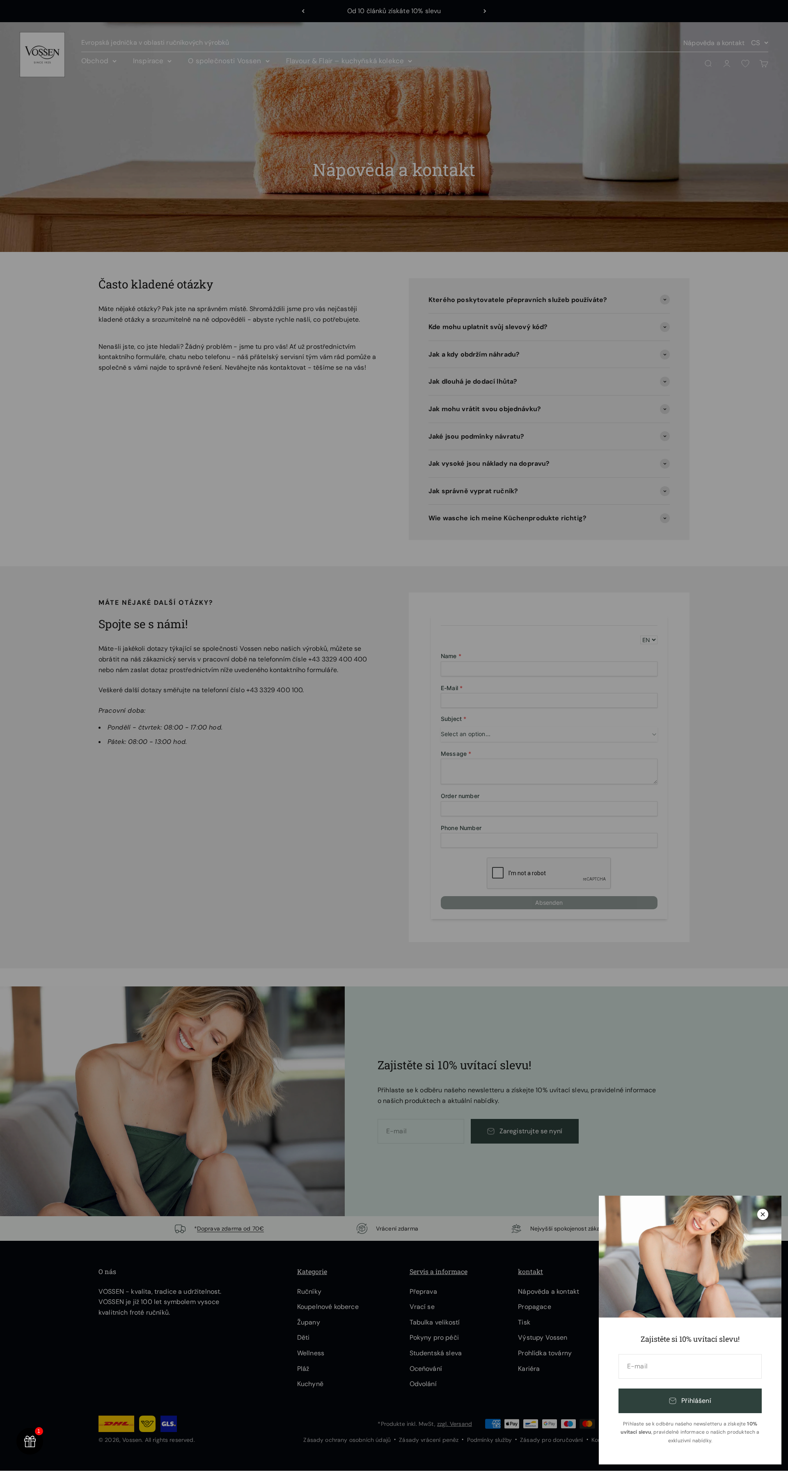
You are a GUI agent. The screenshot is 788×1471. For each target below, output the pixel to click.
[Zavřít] (762, 1214)
